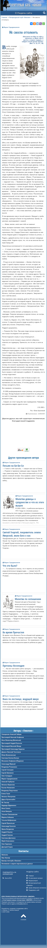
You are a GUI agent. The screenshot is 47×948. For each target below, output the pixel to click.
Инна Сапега (6, 808)
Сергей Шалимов (8, 773)
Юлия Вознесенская (9, 755)
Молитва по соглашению (28, 599)
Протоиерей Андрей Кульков (12, 743)
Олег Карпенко (7, 844)
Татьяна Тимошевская (9, 814)
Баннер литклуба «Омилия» (11, 861)
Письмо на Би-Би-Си (13, 465)
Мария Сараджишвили (9, 779)
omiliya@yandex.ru (22, 904)
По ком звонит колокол (36, 878)
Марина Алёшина (8, 817)
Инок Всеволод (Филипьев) (11, 740)
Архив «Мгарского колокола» (37, 887)
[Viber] (40, 23)
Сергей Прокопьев (8, 823)
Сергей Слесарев (7, 770)
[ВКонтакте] (31, 23)
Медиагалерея (33, 880)
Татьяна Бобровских (9, 820)
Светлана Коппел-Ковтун (10, 758)
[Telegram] (37, 23)
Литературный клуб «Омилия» (20, 17)
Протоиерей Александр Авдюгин (13, 749)
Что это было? (10, 565)
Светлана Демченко (9, 838)
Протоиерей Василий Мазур (11, 746)
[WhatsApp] (43, 23)
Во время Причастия (13, 632)
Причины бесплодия (13, 665)
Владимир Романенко (9, 767)
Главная (4, 17)
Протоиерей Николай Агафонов (13, 737)
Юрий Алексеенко (8, 841)
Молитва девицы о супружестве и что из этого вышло (30, 502)
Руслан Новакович (8, 787)
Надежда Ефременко (9, 805)
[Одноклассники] (34, 23)
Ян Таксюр (5, 802)
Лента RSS (8, 878)
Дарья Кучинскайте (8, 799)
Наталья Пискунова (8, 796)
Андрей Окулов (7, 832)
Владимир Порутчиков (10, 790)
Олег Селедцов (7, 776)
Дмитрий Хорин (7, 847)
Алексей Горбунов (8, 782)
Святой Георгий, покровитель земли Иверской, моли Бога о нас (22, 534)
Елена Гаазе (6, 793)
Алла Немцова (7, 811)
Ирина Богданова (8, 829)
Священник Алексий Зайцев (11, 734)
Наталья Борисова (8, 785)
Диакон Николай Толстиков (11, 752)
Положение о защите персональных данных (17, 863)
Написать (5, 855)
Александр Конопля (9, 826)
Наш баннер (6, 858)
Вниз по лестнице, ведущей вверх (21, 699)
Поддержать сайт (34, 890)
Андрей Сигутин (7, 835)
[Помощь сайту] (24, 451)
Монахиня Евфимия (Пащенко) (12, 761)
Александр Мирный (8, 764)
